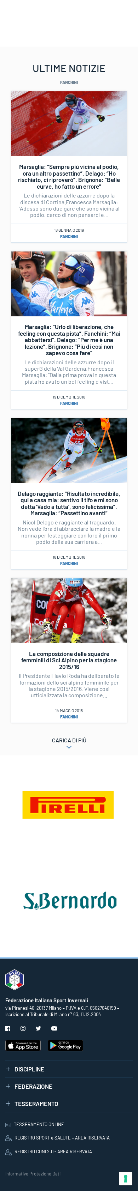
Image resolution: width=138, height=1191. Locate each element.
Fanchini (69, 236)
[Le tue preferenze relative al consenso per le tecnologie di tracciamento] (125, 1178)
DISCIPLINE (29, 1068)
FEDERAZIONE (33, 1086)
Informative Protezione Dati (33, 1174)
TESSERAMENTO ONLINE (39, 1124)
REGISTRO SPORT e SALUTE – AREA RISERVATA (62, 1138)
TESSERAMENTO (36, 1103)
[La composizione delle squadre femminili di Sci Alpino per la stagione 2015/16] (69, 610)
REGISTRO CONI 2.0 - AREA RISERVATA (53, 1151)
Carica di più (69, 740)
